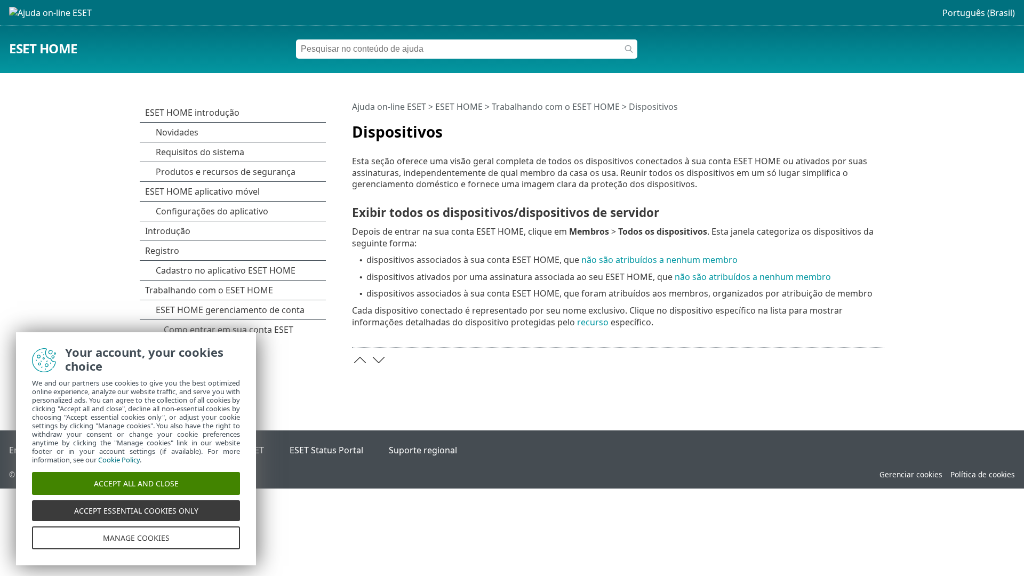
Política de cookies (982, 474)
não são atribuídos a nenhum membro (659, 260)
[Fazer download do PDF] (862, 127)
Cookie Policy (119, 460)
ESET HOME (43, 48)
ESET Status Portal (326, 450)
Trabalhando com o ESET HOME (556, 107)
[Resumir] (878, 127)
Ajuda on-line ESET (389, 107)
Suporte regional (423, 450)
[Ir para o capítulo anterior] (360, 360)
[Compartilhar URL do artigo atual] (846, 127)
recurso (593, 322)
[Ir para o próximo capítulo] (379, 360)
